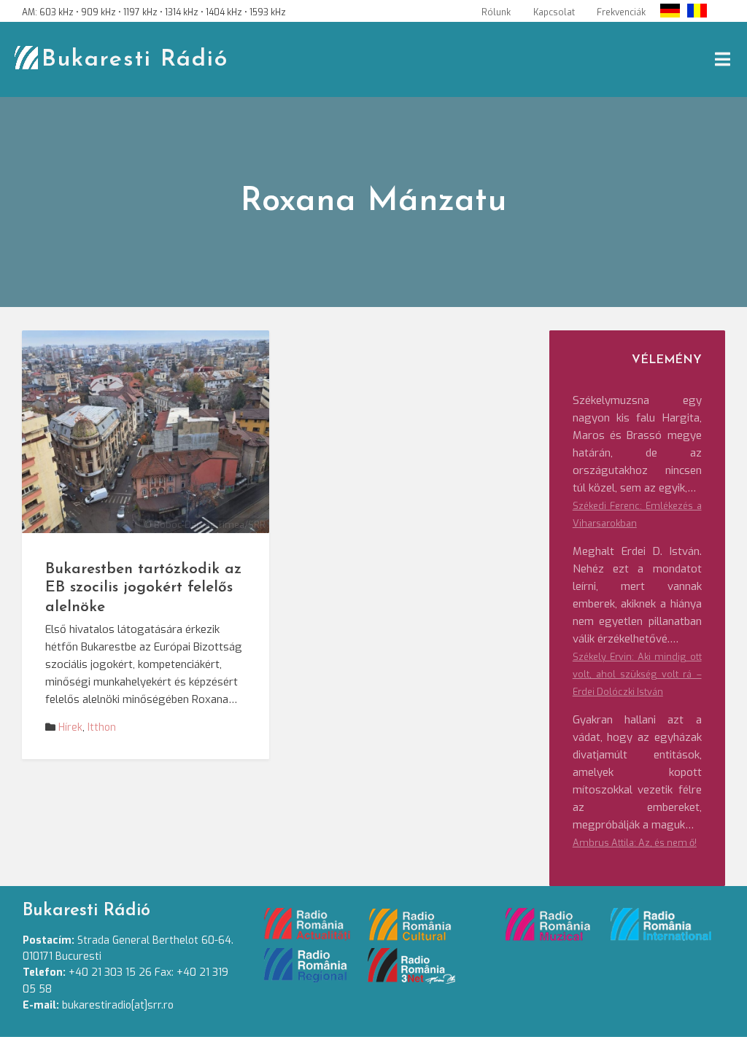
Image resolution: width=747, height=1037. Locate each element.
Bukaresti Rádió (135, 59)
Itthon (102, 727)
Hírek (70, 727)
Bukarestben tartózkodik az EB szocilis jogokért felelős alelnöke (143, 588)
